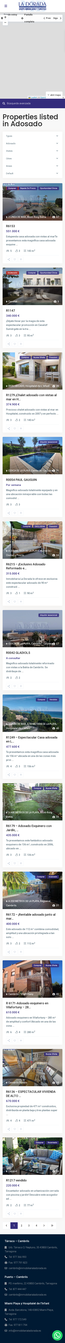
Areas (9, 166)
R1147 (10, 310)
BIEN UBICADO (16, 386)
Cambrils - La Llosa (42, 470)
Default (9, 173)
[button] (57, 1335)
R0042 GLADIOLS (18, 653)
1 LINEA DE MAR (17, 724)
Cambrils (11, 905)
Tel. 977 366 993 (17, 1257)
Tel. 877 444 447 (17, 1289)
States (9, 151)
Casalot (12, 301)
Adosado (11, 143)
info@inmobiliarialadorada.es (25, 1330)
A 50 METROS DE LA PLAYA (41, 724)
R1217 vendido (16, 1180)
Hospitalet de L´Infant (37, 386)
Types (9, 136)
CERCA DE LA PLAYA (19, 470)
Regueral (45, 901)
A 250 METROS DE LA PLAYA (23, 901)
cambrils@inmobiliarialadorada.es (27, 1268)
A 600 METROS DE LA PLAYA (23, 812)
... (17, 244)
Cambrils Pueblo (17, 1082)
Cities (9, 158)
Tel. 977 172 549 (17, 1319)
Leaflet (34, 97)
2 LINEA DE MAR (17, 217)
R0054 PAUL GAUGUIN (21, 480)
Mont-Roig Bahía (36, 217)
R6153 (10, 226)
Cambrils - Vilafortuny (20, 994)
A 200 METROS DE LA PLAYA (23, 550)
